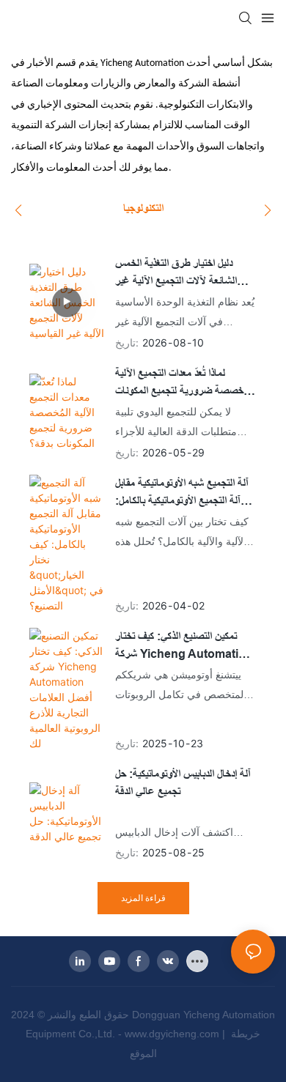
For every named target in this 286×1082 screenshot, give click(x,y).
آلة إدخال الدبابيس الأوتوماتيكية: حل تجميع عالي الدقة (183, 783)
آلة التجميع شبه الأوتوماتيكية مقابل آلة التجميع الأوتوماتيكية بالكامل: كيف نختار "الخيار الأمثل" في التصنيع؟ (182, 493)
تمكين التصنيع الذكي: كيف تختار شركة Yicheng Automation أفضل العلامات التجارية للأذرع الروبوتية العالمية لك (184, 646)
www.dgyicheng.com (173, 1034)
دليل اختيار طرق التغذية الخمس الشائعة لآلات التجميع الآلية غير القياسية (176, 273)
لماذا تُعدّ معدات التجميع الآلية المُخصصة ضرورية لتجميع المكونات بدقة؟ (184, 383)
